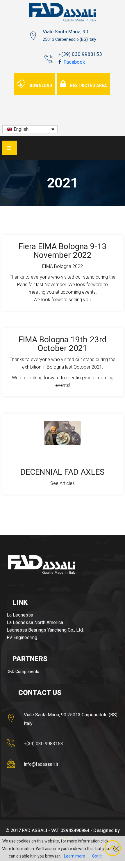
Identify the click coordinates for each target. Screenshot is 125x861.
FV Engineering (22, 637)
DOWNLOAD (41, 85)
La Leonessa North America (35, 622)
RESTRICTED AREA (88, 85)
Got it (97, 856)
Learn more (74, 856)
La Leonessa (20, 615)
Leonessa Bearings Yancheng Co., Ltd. (45, 630)
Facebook (74, 62)
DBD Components (23, 671)
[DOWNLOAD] (35, 77)
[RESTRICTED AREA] (84, 77)
